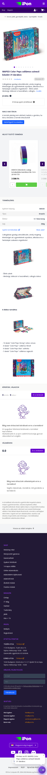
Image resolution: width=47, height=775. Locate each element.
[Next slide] (42, 164)
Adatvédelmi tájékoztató (13, 575)
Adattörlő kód (9, 579)
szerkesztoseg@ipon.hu (32, 719)
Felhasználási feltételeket (31, 686)
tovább (38, 91)
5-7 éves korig (39, 219)
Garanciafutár (9, 558)
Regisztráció (8, 633)
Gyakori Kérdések (10, 562)
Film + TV (7, 618)
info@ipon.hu (29, 722)
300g (43, 224)
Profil (6, 624)
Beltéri (42, 209)
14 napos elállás (10, 566)
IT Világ (6, 602)
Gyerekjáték (32, 17)
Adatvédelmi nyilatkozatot (12, 688)
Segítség (7, 701)
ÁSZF (23, 767)
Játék (5, 614)
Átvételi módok (9, 583)
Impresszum (13, 767)
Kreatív (39, 17)
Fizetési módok (9, 587)
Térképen (19, 644)
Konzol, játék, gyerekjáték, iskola (17, 17)
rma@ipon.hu (29, 716)
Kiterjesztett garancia (11, 554)
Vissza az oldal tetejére (22, 528)
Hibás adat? (40, 230)
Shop (3, 10)
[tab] (14, 67)
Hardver (6, 606)
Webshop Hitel (9, 550)
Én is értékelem (37, 451)
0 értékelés (17, 79)
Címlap (6, 598)
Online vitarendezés (11, 570)
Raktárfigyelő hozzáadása (13, 122)
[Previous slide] (4, 164)
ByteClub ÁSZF (33, 767)
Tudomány (8, 610)
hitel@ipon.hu (29, 713)
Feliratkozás (10, 692)
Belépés (7, 629)
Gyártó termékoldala (9, 230)
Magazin (10, 10)
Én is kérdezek (38, 395)
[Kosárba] (26, 185)
